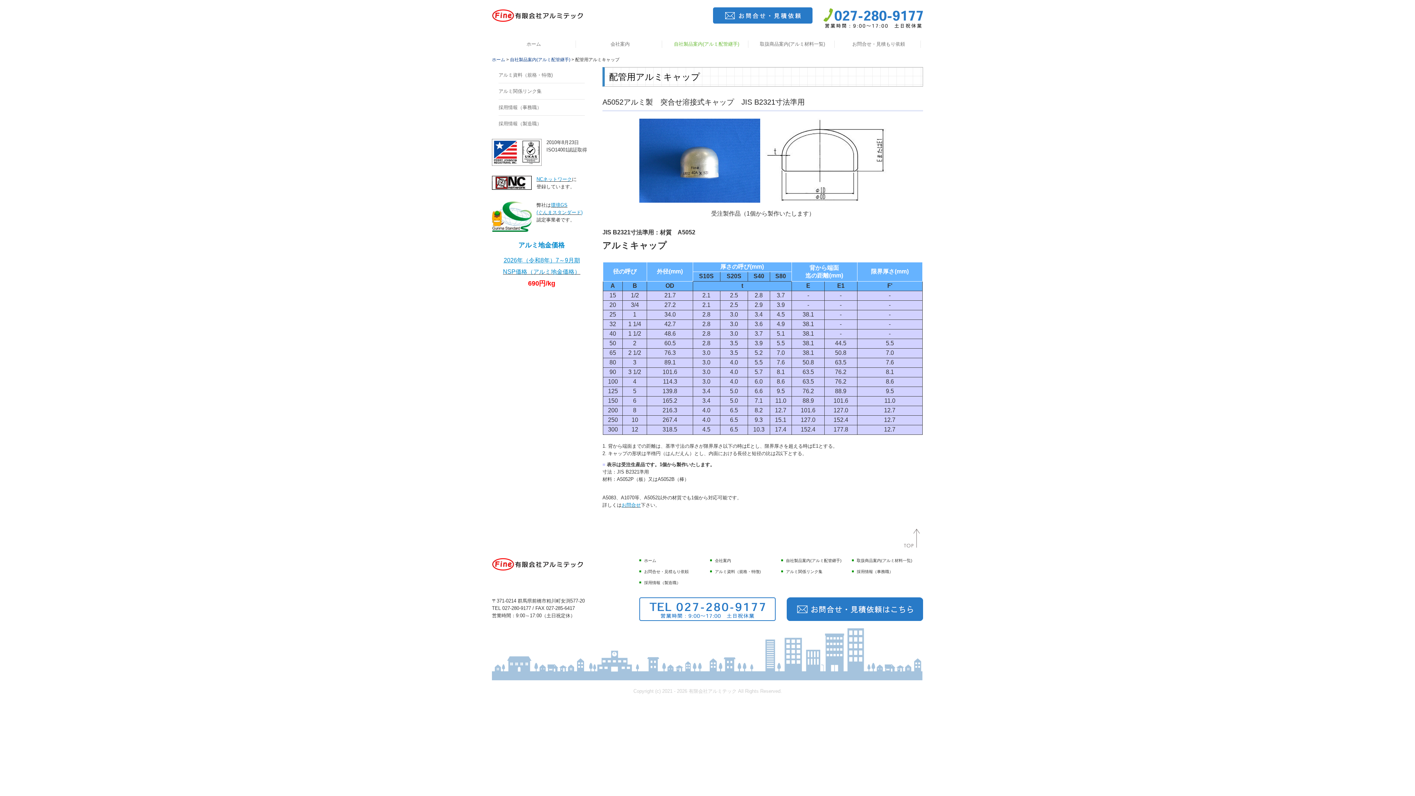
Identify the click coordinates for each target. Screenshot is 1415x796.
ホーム (534, 44)
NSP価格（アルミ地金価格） (541, 272)
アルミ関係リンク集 (520, 91)
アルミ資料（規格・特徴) (526, 75)
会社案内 (620, 44)
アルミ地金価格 (541, 245)
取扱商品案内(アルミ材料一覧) (792, 44)
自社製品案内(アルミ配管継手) (706, 44)
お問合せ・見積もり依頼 (878, 44)
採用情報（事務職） (520, 107)
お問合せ (631, 505)
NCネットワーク (554, 179)
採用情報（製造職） (520, 123)
